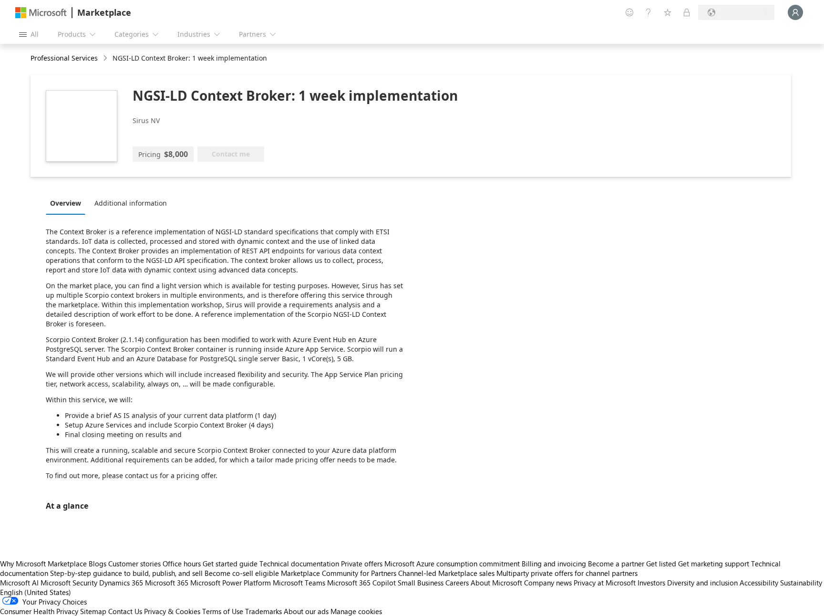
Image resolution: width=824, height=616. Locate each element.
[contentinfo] (106, 58)
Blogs (97, 563)
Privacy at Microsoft (605, 582)
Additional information (130, 203)
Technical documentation (299, 563)
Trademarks (263, 611)
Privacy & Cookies (172, 611)
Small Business (420, 582)
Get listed (661, 563)
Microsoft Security (69, 582)
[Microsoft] (41, 12)
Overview (65, 203)
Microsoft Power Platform (230, 582)
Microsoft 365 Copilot (361, 582)
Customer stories (134, 563)
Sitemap (93, 611)
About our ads (306, 611)
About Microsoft (496, 582)
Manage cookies (356, 611)
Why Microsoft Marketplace (43, 563)
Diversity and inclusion (702, 582)
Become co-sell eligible (242, 573)
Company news (548, 582)
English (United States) (35, 592)
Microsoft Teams (299, 582)
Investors (651, 582)
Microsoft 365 (166, 582)
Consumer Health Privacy (39, 611)
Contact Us (125, 611)
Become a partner (616, 563)
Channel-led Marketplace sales (446, 573)
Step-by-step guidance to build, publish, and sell (126, 573)
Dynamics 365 (121, 582)
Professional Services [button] (64, 58)
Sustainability (801, 582)
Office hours (182, 563)
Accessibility (759, 582)
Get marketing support (713, 563)
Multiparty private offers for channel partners (567, 573)
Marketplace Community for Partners (338, 573)
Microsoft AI (19, 582)
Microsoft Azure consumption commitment (453, 563)
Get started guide (230, 563)
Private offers (361, 563)
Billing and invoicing (554, 563)
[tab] (68, 202)
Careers (457, 582)
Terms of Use (222, 611)
